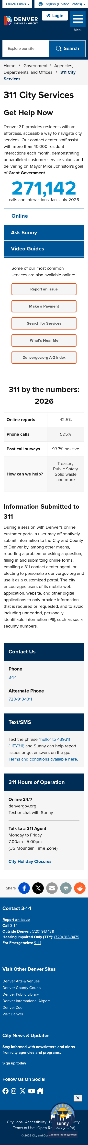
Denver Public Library (20, 994)
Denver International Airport (26, 1001)
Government (35, 65)
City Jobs (14, 1122)
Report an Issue (44, 289)
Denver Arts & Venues (21, 981)
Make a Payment (44, 306)
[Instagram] (14, 1091)
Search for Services (44, 323)
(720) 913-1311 (43, 931)
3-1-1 (12, 677)
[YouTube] (31, 1091)
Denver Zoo (12, 1007)
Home (9, 65)
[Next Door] (39, 1091)
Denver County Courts (21, 988)
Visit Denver (12, 1014)
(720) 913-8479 (66, 937)
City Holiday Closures (30, 861)
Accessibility (35, 1122)
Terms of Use (24, 1128)
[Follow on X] (22, 1091)
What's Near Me (44, 340)
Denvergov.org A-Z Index (44, 357)
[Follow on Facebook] (5, 1091)
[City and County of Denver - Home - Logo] (21, 20)
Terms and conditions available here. (43, 759)
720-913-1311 (20, 699)
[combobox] (61, 4)
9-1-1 (37, 943)
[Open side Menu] (78, 20)
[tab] (44, 216)
